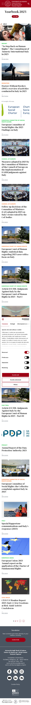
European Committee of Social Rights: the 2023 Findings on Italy (13, 127)
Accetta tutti (15, 375)
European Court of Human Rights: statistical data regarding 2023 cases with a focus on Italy (15, 253)
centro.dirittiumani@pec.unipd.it (15, 665)
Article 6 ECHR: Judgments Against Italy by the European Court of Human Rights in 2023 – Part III (15, 411)
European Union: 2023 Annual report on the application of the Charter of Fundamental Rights (15, 564)
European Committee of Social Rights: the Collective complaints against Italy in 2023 (15, 487)
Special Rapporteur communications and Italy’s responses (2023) (15, 526)
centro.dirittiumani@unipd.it (15, 663)
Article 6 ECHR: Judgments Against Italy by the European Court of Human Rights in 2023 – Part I (15, 292)
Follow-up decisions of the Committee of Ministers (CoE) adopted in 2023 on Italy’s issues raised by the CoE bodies (14, 212)
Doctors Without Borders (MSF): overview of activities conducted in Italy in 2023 (15, 88)
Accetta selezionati (15, 379)
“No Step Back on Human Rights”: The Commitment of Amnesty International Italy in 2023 (15, 50)
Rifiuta (15, 384)
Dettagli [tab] (12, 324)
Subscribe (15, 640)
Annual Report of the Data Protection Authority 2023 (14, 449)
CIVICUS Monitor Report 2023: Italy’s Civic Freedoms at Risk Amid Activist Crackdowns (15, 604)
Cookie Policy (15, 684)
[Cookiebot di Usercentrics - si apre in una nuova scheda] (22, 319)
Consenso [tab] (5, 324)
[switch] (26, 357)
